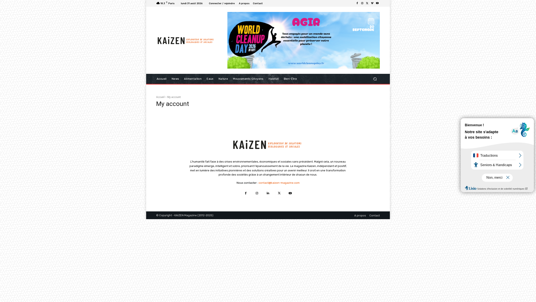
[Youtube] (377, 3)
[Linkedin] (268, 193)
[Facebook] (357, 3)
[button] (375, 79)
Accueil (160, 97)
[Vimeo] (372, 3)
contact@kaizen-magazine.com (279, 182)
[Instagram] (362, 3)
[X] (367, 3)
